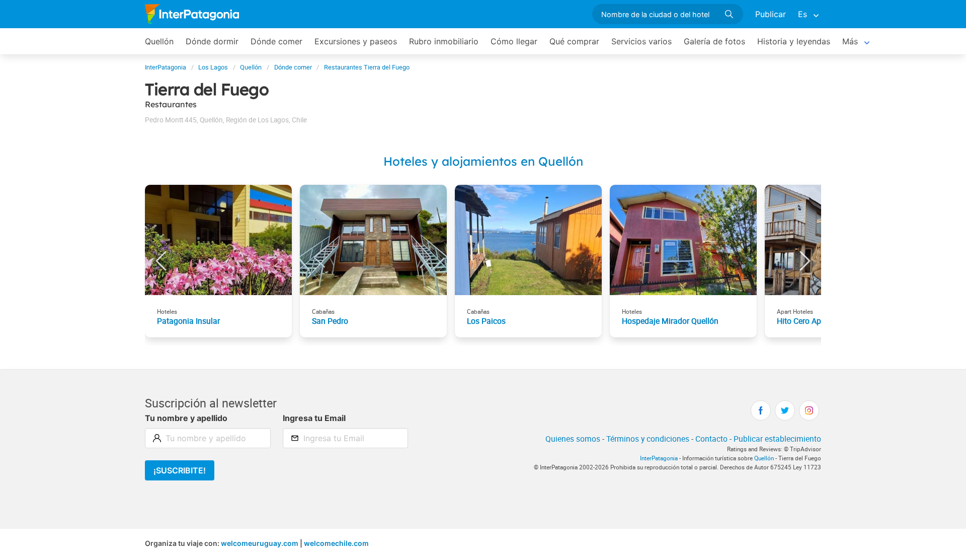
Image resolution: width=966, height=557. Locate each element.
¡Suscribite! (179, 470)
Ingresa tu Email (314, 418)
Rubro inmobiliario (443, 41)
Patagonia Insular (188, 320)
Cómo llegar (514, 41)
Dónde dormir (212, 41)
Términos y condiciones (647, 438)
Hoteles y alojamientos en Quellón (483, 161)
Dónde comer (276, 41)
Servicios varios (641, 41)
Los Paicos (486, 320)
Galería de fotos (714, 41)
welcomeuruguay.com (259, 543)
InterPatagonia (165, 67)
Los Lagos (213, 67)
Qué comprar (574, 41)
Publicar (770, 14)
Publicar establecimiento (777, 438)
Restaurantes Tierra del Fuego (367, 67)
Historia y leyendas (793, 41)
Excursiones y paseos (355, 41)
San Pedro (330, 320)
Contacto (711, 438)
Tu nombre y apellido (186, 418)
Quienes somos (572, 438)
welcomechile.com (336, 543)
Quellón (159, 41)
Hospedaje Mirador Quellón (670, 320)
